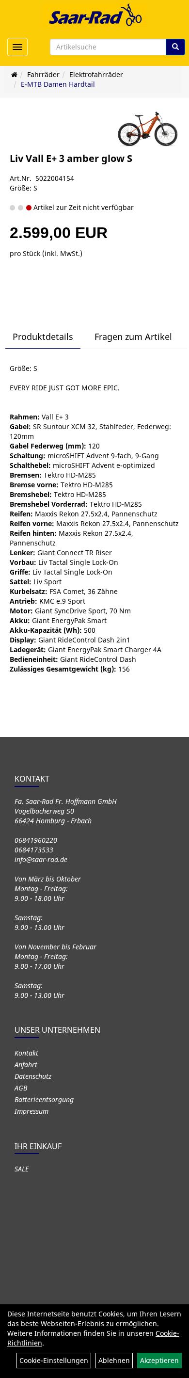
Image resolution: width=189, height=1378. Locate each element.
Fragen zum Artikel (133, 336)
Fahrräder (43, 74)
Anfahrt (26, 1064)
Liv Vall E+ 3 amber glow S (71, 158)
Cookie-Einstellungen (53, 1360)
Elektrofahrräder (96, 74)
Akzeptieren (159, 1360)
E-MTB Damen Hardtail (58, 84)
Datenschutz (33, 1076)
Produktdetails (43, 336)
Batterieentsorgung (44, 1099)
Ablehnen (114, 1360)
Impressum (31, 1111)
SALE (22, 1168)
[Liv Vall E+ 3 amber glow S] (147, 129)
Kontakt (26, 1053)
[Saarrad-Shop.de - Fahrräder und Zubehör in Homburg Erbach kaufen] (94, 14)
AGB (21, 1087)
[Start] (14, 74)
